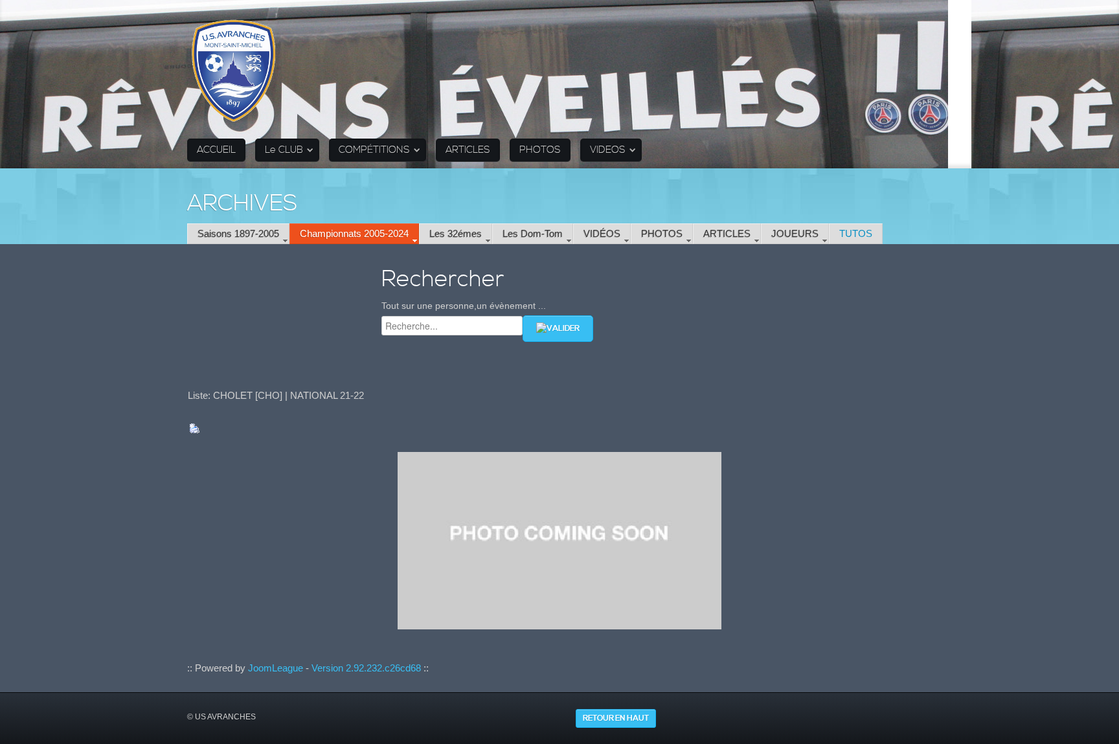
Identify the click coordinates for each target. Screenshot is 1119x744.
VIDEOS (608, 150)
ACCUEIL (216, 150)
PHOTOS (540, 150)
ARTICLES (468, 150)
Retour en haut (616, 718)
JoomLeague (275, 667)
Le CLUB (284, 150)
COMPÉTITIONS (374, 150)
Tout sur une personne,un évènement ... (463, 305)
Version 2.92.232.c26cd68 (366, 667)
